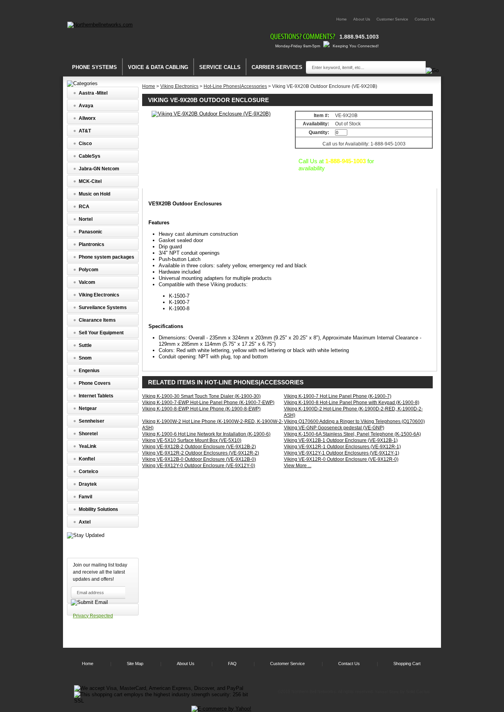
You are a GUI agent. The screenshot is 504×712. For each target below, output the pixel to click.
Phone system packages (106, 257)
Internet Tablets (96, 396)
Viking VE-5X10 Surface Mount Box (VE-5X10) (191, 440)
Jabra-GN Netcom (99, 168)
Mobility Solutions (98, 509)
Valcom (87, 282)
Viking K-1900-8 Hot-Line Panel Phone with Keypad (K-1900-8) (351, 402)
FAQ (232, 663)
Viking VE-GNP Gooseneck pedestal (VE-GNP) (334, 428)
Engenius (89, 370)
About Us (361, 19)
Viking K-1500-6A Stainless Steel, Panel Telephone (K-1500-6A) (352, 434)
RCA (84, 206)
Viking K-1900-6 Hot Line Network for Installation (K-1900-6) (206, 434)
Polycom (88, 269)
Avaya (86, 105)
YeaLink (87, 446)
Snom (85, 358)
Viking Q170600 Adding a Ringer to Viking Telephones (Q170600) (354, 421)
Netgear (88, 408)
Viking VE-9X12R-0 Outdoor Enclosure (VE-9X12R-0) (341, 459)
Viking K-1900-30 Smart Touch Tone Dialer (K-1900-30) (201, 396)
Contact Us (425, 19)
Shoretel (88, 433)
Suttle (85, 345)
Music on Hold (94, 194)
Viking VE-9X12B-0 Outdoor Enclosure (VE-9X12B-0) (199, 459)
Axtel (85, 522)
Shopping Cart (407, 663)
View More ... (297, 465)
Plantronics (91, 244)
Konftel (87, 459)
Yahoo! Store (387, 692)
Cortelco (88, 471)
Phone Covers (95, 383)
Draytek (88, 484)
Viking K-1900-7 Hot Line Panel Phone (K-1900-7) (337, 396)
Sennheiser (91, 421)
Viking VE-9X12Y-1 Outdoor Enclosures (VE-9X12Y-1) (341, 453)
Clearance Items (97, 320)
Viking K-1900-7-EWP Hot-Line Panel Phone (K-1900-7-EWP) (208, 402)
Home (341, 19)
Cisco (85, 143)
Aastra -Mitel (93, 93)
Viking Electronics (179, 86)
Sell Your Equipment (101, 332)
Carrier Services (277, 67)
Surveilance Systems (103, 307)
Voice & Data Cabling (158, 67)
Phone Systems (94, 67)
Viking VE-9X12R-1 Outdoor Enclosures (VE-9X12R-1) (342, 446)
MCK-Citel (90, 181)
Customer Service (392, 19)
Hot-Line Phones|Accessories (235, 86)
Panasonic (90, 232)
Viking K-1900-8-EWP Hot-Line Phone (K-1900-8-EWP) (201, 409)
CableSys (89, 156)
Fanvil (85, 497)
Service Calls (220, 67)
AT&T (85, 131)
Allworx (87, 118)
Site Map (135, 663)
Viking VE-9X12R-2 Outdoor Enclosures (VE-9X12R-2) (200, 453)
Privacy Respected (93, 616)
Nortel (86, 219)
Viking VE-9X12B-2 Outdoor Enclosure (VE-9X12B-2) (199, 446)
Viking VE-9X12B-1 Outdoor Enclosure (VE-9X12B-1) (341, 440)
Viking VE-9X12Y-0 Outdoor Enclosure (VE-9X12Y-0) (198, 465)
